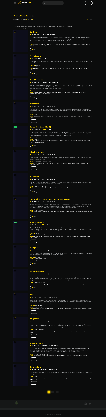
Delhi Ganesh (59, 68)
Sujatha (84, 284)
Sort (31, 19)
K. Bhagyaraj (55, 211)
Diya (54, 308)
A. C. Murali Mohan (37, 140)
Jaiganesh (50, 331)
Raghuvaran (59, 163)
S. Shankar (38, 257)
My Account (47, 411)
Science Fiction (46, 43)
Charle (34, 236)
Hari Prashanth (56, 236)
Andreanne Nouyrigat (48, 140)
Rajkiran (65, 116)
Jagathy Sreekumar (62, 92)
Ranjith (75, 284)
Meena (58, 284)
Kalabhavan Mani (76, 44)
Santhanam (38, 46)
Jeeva (80, 68)
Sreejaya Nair (33, 379)
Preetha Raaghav (69, 331)
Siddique (90, 378)
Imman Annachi (67, 68)
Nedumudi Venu (62, 260)
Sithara (82, 331)
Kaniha (36, 142)
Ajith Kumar (39, 116)
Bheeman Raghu (37, 92)
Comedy (40, 161)
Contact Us (32, 411)
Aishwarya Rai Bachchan (39, 44)
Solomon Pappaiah (79, 163)
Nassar (35, 237)
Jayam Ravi (49, 187)
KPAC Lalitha (82, 92)
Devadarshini (68, 44)
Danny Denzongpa (59, 44)
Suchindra (87, 331)
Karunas (83, 44)
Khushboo (53, 284)
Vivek (31, 117)
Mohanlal (63, 284)
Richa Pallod (77, 211)
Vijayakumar (68, 187)
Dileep (43, 355)
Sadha (75, 260)
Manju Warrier (78, 378)
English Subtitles (51, 34)
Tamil (42, 34)
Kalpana (77, 92)
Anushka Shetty (37, 68)
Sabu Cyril (32, 46)
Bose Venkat (57, 140)
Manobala (60, 116)
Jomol (67, 355)
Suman (86, 163)
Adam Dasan (38, 137)
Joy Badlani (85, 68)
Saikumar (79, 284)
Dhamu (80, 140)
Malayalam (44, 82)
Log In (42, 411)
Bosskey (42, 308)
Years (24, 19)
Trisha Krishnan (88, 116)
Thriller (44, 234)
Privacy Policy (66, 411)
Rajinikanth (88, 44)
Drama (40, 43)
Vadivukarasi (33, 164)
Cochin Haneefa (50, 44)
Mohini (73, 355)
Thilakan (85, 355)
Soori (63, 187)
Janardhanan (71, 92)
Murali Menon (69, 284)
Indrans (57, 355)
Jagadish (48, 284)
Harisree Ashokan (50, 355)
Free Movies (53, 411)
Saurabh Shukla (81, 260)
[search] (44, 3)
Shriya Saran (71, 163)
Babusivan (38, 65)
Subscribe (37, 411)
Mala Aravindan (70, 378)
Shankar (37, 233)
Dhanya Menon (46, 378)
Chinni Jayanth (65, 140)
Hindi (50, 129)
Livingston (41, 142)
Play (34, 49)
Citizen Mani (40, 236)
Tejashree (90, 211)
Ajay (34, 116)
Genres (17, 19)
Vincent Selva (38, 305)
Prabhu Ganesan (70, 211)
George (44, 284)
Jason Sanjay (75, 68)
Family (36, 90)
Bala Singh (44, 68)
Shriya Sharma (45, 46)
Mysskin (90, 308)
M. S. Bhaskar (54, 116)
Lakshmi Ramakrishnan (40, 69)
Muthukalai (84, 308)
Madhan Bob (71, 308)
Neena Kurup (78, 355)
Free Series (59, 411)
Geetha (44, 211)
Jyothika (56, 331)
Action (36, 43)
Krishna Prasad (60, 378)
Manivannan (52, 163)
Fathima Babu (59, 308)
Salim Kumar (40, 93)
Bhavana (35, 187)
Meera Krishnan (82, 236)
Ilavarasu (84, 140)
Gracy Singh (54, 92)
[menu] (15, 3)
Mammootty (33, 93)
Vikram (87, 260)
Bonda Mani (36, 308)
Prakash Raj (70, 260)
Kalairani (32, 69)
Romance (49, 161)
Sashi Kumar (47, 93)
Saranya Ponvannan (79, 116)
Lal (53, 187)
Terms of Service (73, 411)
